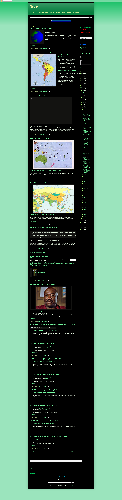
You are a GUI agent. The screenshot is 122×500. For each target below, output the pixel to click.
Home (53, 451)
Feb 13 (85, 195)
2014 (82, 222)
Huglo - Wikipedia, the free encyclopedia (44, 392)
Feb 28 (85, 109)
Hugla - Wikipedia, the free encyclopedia (44, 408)
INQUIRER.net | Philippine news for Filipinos (42, 214)
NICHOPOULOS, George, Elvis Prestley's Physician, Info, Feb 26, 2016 (52, 324)
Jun (83, 99)
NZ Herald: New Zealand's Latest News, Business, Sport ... (46, 170)
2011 (82, 227)
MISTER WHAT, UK (84, 47)
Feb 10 (85, 200)
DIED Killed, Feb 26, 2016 (38, 252)
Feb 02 (85, 214)
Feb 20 (85, 183)
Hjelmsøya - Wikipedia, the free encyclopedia (45, 439)
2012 (82, 225)
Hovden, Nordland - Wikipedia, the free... (44, 423)
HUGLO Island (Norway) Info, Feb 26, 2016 (43, 390)
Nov (83, 90)
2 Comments (45, 134)
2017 (82, 85)
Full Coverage (33, 267)
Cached (48, 313)
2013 (82, 224)
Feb (83, 106)
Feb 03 (85, 212)
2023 (82, 75)
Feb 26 (85, 112)
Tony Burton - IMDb (38, 312)
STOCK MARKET (84, 45)
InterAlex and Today (35, 470)
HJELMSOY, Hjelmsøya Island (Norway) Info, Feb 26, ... (87, 171)
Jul (83, 97)
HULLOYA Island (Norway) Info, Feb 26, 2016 (44, 374)
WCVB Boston (47, 265)
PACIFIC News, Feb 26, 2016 (39, 95)
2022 (82, 76)
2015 (82, 220)
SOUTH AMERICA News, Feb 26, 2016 (42, 52)
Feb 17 (85, 188)
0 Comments (45, 48)
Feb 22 (85, 179)
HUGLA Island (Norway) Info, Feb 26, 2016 (43, 405)
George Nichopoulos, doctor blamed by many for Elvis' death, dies (43, 262)
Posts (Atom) (38, 453)
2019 (82, 82)
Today (34, 6)
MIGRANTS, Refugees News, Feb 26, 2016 (43, 227)
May (84, 100)
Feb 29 (85, 107)
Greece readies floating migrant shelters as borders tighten (46, 239)
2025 (82, 71)
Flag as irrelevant (41, 272)
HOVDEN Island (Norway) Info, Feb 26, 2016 (44, 421)
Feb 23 (85, 178)
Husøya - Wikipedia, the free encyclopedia (44, 346)
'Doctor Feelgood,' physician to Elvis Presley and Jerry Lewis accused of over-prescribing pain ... (49, 263)
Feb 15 (85, 192)
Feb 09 (85, 202)
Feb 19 (85, 185)
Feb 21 (85, 181)
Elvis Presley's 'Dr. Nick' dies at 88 (37, 265)
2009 (82, 231)
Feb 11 (85, 198)
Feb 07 (85, 205)
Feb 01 (85, 216)
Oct (83, 92)
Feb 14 (85, 193)
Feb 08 (85, 204)
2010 (82, 229)
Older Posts (73, 451)
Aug (83, 95)
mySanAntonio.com (61, 262)
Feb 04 (85, 211)
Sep (83, 93)
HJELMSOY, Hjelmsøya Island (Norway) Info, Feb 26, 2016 (48, 436)
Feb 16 (85, 190)
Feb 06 (85, 207)
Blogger (71, 485)
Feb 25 (85, 174)
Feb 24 (85, 176)
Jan (83, 218)
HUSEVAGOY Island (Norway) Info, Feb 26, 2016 (45, 359)
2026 (82, 69)
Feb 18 (85, 186)
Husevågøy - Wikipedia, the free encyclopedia (45, 361)
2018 (82, 83)
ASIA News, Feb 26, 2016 (38, 182)
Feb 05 (85, 209)
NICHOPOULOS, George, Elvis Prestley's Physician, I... (86, 143)
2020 (82, 80)
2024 (82, 73)
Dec (83, 88)
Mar (83, 104)
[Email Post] (49, 48)
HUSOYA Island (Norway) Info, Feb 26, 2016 (44, 343)
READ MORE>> (33, 45)
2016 (82, 87)
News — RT (48, 31)
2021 (82, 78)
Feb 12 (85, 197)
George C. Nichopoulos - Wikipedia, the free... (45, 330)
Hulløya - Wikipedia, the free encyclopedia (44, 377)
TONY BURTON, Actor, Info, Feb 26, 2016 (43, 284)
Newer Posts (33, 451)
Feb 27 (85, 111)
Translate (84, 41)
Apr (83, 102)
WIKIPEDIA (83, 48)
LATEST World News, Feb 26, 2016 (41, 28)
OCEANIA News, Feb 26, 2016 (39, 138)
